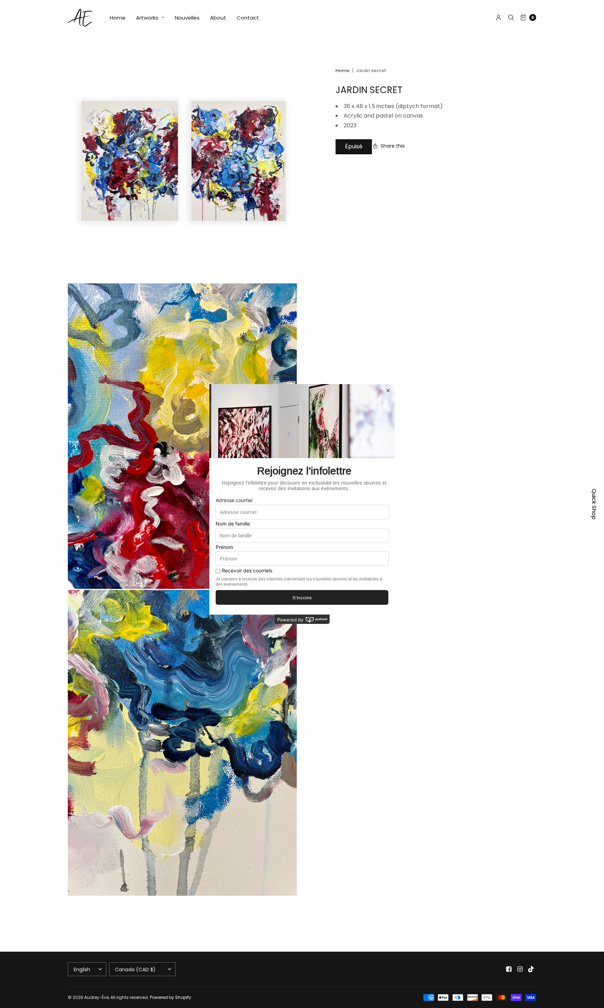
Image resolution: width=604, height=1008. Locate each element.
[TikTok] (531, 969)
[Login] (498, 17)
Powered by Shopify (170, 997)
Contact (248, 17)
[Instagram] (520, 969)
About (218, 17)
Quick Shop (594, 504)
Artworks (147, 17)
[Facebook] (509, 969)
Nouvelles (187, 17)
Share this (393, 145)
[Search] (511, 17)
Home (117, 17)
